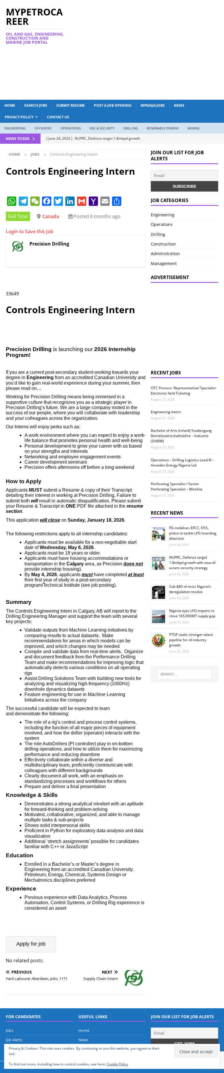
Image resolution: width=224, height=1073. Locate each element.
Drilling (130, 128)
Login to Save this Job (29, 231)
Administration (165, 253)
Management (164, 263)
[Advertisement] (153, 49)
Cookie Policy (117, 1064)
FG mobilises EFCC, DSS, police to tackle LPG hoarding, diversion (193, 533)
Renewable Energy (163, 128)
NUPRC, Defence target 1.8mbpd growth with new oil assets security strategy (192, 562)
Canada (50, 216)
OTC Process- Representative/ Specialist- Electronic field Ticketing (184, 390)
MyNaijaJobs (153, 105)
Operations (70, 128)
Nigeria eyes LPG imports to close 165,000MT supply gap (192, 613)
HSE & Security (102, 128)
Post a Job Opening (113, 105)
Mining (194, 128)
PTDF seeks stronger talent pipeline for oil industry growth (191, 640)
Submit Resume (70, 105)
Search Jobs (35, 105)
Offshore (43, 128)
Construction (163, 244)
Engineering (15, 128)
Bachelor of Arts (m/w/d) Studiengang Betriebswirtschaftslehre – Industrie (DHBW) (181, 435)
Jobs (9, 1030)
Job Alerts (14, 1039)
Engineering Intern (166, 411)
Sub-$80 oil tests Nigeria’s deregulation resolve (190, 589)
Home (9, 105)
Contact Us (58, 117)
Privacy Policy (19, 117)
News (179, 105)
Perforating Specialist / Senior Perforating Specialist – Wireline (176, 486)
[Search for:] (184, 674)
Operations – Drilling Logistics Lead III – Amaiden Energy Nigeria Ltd (182, 462)
